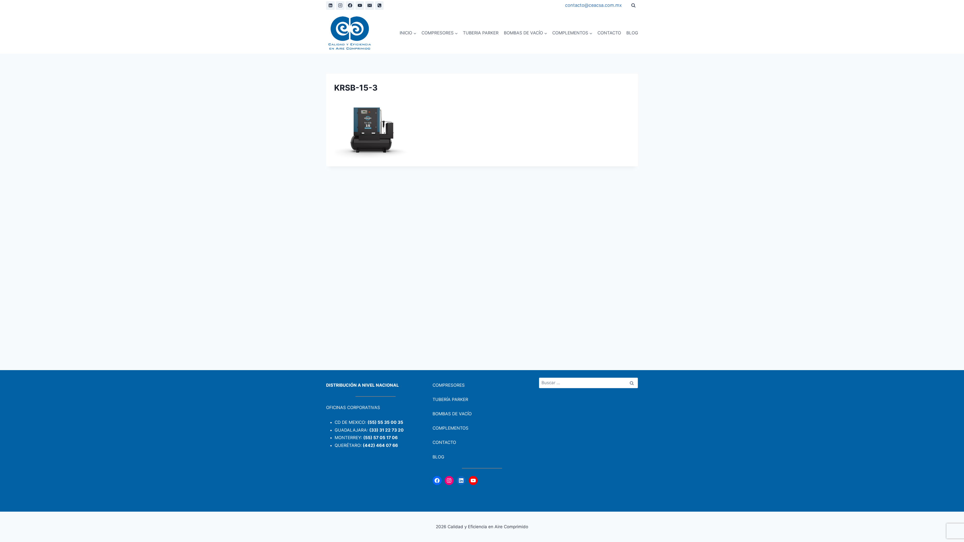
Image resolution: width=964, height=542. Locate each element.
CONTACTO (609, 32)
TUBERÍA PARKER (450, 399)
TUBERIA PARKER (481, 32)
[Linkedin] (330, 5)
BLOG (632, 32)
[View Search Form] (633, 5)
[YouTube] (359, 5)
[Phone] (379, 5)
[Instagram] (340, 5)
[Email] (369, 5)
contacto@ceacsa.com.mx (593, 5)
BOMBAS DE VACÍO (452, 413)
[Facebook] (350, 5)
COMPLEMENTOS (450, 428)
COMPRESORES (449, 385)
